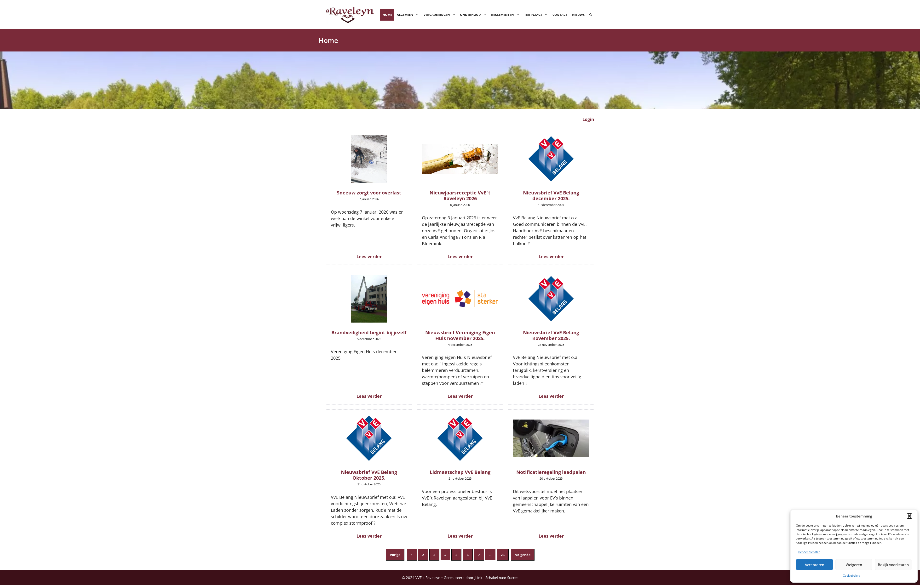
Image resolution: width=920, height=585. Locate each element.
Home (387, 14)
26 (503, 554)
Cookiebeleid (851, 576)
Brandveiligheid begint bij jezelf (369, 332)
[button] (909, 516)
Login (588, 119)
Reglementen (502, 14)
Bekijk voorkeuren (893, 564)
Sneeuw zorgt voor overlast (369, 192)
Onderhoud (470, 14)
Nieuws (578, 14)
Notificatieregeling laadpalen (551, 472)
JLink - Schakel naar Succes (496, 577)
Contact (559, 14)
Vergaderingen (437, 14)
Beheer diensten (809, 552)
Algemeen (405, 14)
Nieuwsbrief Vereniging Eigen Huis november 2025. (460, 335)
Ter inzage (533, 14)
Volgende (522, 554)
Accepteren (814, 564)
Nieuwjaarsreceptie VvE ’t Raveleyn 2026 (460, 195)
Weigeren (854, 564)
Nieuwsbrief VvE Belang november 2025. (551, 335)
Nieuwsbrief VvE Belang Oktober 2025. (369, 475)
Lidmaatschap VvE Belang (460, 472)
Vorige (395, 554)
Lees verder (369, 256)
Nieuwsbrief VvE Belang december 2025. (551, 195)
